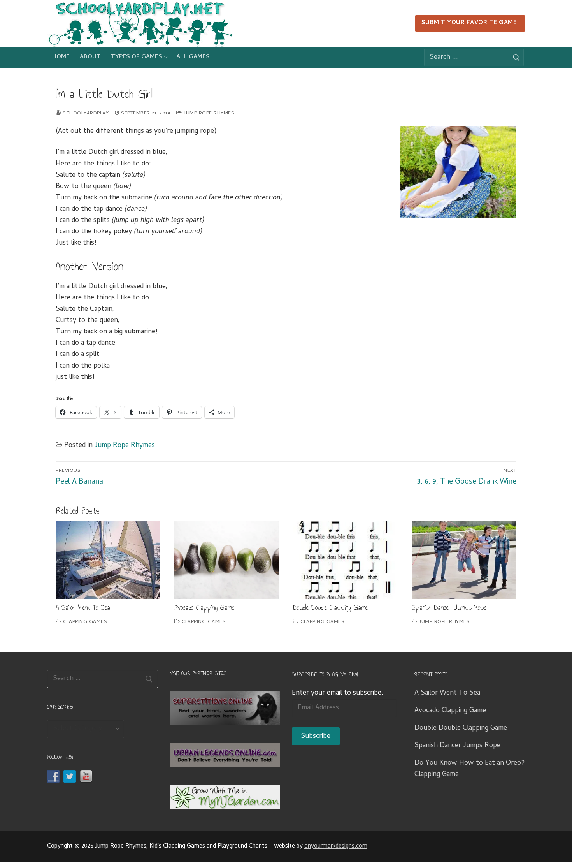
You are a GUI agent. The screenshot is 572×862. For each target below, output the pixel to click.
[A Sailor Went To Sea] (108, 560)
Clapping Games (84, 622)
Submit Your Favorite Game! (470, 23)
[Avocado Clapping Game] (226, 560)
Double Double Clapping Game (330, 607)
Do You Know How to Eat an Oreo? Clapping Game (469, 769)
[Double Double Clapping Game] (345, 560)
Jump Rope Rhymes (208, 113)
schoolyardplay (85, 113)
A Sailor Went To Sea (83, 607)
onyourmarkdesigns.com (335, 846)
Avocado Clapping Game (204, 607)
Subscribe (315, 736)
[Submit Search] (516, 57)
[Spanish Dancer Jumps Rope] (464, 560)
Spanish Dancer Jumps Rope (449, 607)
